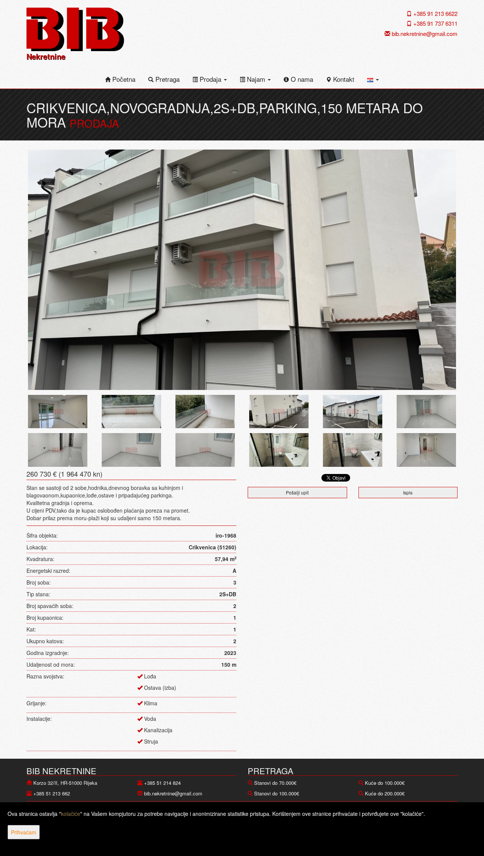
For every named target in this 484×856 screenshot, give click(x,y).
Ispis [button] (408, 492)
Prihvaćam (23, 832)
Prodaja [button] (210, 79)
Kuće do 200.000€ (385, 793)
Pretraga (167, 79)
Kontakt (342, 79)
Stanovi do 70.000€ (275, 782)
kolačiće (70, 813)
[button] (373, 79)
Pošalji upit (297, 492)
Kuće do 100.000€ (385, 782)
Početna (122, 79)
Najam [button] (256, 79)
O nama (301, 79)
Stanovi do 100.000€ (276, 793)
